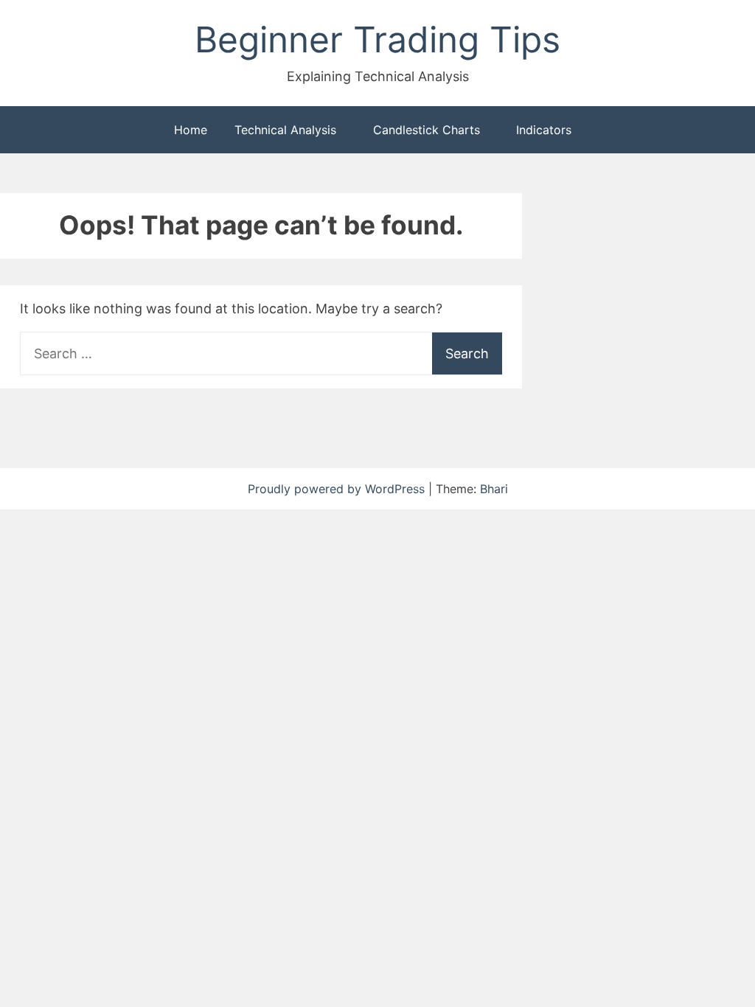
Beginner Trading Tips (377, 39)
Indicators (543, 129)
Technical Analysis (285, 129)
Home (190, 129)
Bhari (494, 488)
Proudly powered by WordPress (338, 488)
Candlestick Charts (426, 129)
